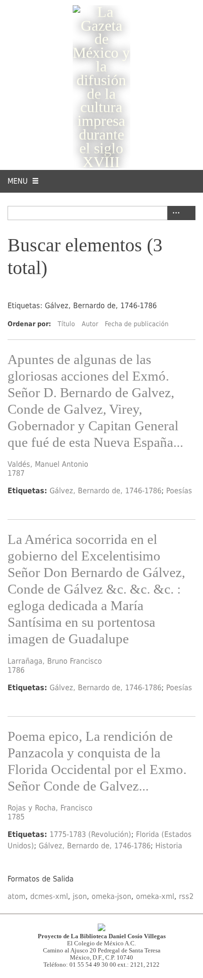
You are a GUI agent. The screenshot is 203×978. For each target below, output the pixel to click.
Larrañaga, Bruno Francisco (55, 661)
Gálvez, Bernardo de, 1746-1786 (105, 490)
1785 (16, 816)
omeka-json (111, 896)
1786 (16, 670)
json (80, 896)
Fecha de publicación (137, 324)
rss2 (186, 896)
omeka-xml (155, 896)
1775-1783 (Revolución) (90, 834)
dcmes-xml (49, 896)
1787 (16, 473)
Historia (168, 845)
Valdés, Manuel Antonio (48, 464)
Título (66, 324)
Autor (90, 324)
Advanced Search (174, 213)
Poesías (179, 490)
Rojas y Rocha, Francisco (50, 807)
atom (16, 896)
